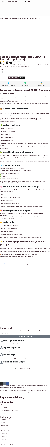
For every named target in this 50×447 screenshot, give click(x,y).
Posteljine (3, 419)
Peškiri (2, 428)
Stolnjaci (3, 422)
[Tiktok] (4, 383)
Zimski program (5, 425)
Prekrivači (3, 439)
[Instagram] (1, 383)
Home (1, 18)
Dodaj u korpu (14, 77)
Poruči (22, 77)
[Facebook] (7, 383)
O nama (3, 404)
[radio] (1, 72)
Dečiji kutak (4, 433)
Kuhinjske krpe (7, 18)
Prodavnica (4, 407)
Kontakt (3, 413)
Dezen (1, 69)
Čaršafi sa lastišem (5, 430)
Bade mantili (4, 436)
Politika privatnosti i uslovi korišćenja (9, 410)
